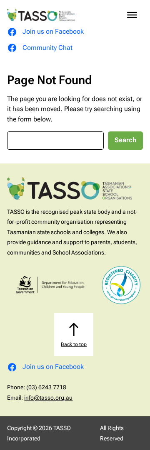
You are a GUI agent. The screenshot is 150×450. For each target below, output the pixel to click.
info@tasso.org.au (48, 397)
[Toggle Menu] (132, 15)
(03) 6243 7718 (46, 387)
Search (125, 140)
